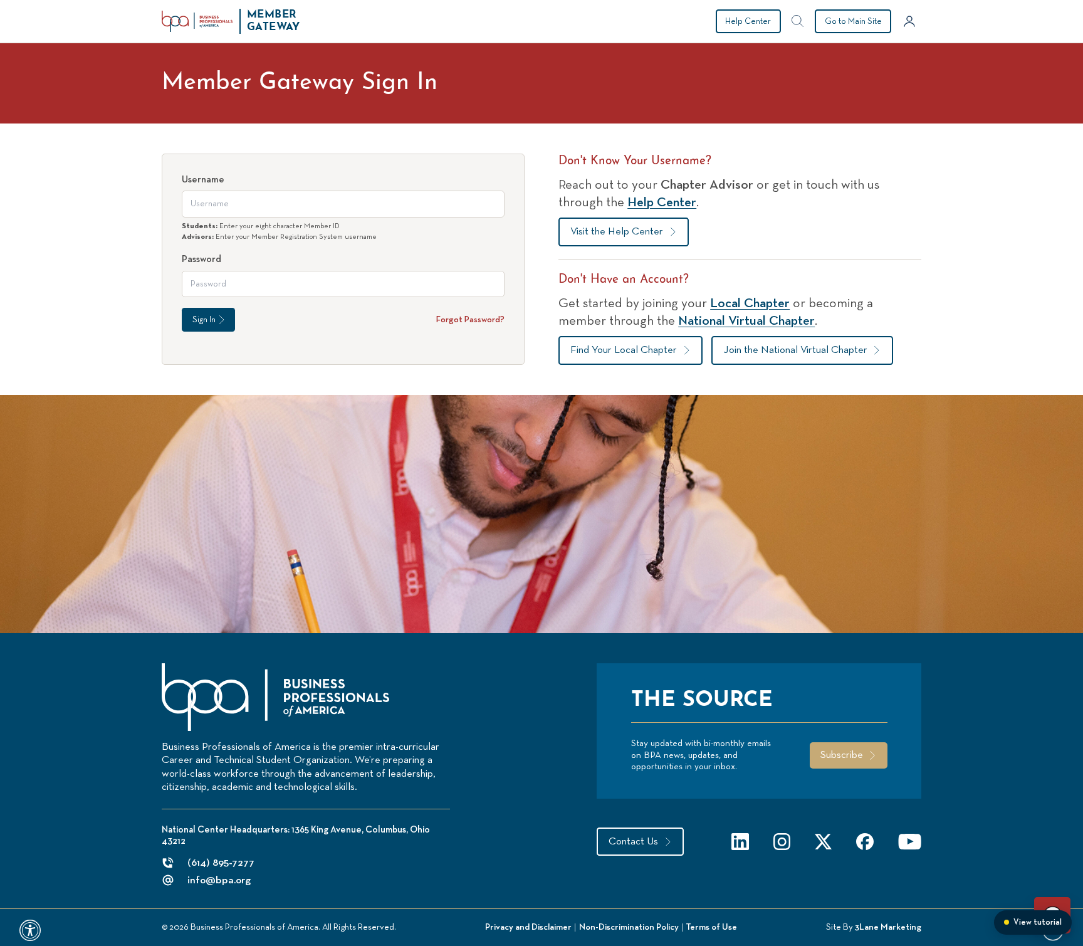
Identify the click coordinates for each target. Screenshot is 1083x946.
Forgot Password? (470, 319)
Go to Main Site (853, 21)
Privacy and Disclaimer (528, 927)
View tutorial (1037, 922)
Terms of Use (711, 927)
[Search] (797, 21)
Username (203, 179)
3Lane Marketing (888, 927)
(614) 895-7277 (220, 863)
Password (201, 259)
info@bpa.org (219, 880)
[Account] (909, 21)
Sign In (204, 319)
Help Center (748, 21)
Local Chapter (750, 303)
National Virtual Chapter (746, 321)
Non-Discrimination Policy (629, 927)
